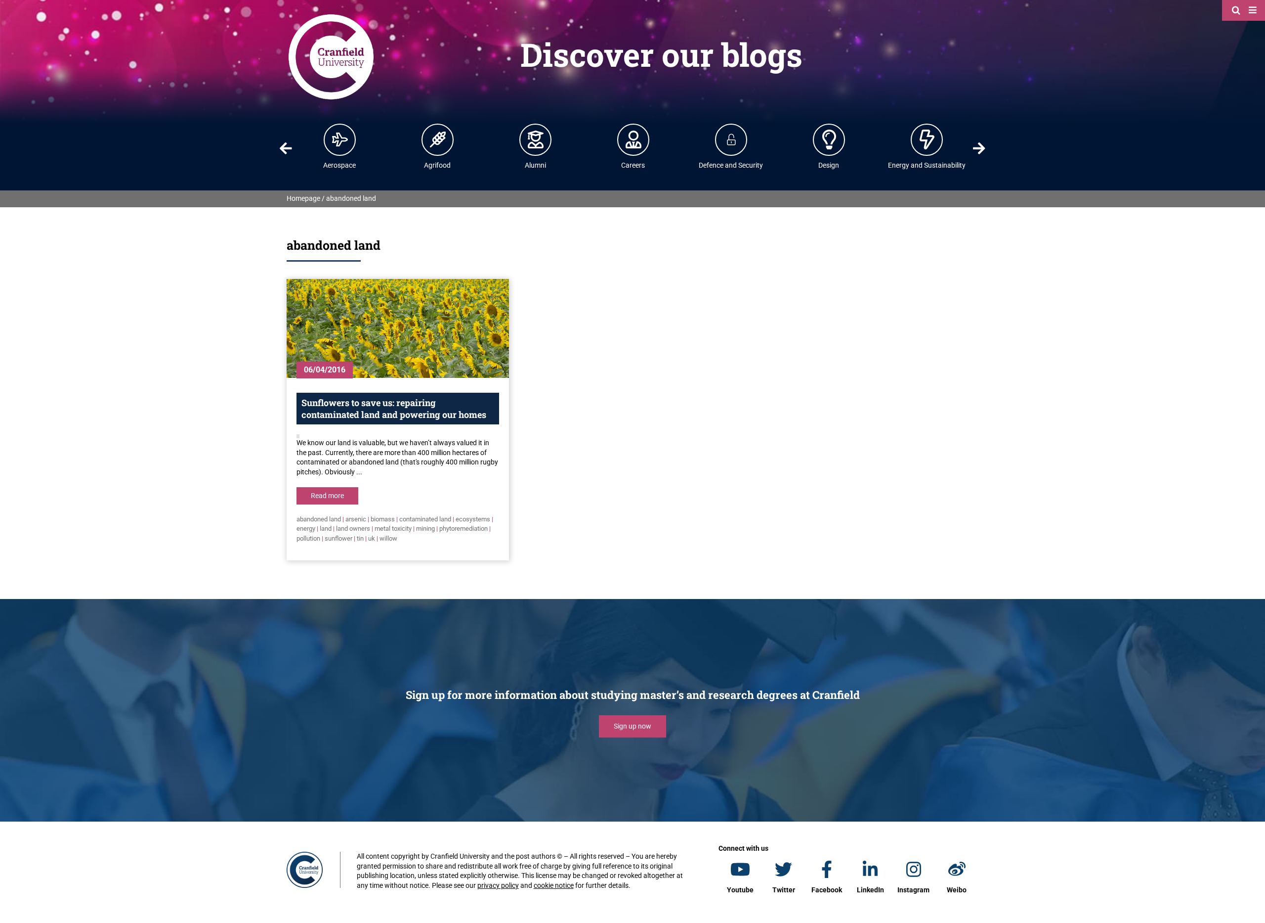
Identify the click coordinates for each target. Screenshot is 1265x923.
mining (425, 528)
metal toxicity (393, 528)
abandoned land (318, 519)
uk (371, 538)
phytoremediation (463, 528)
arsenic (355, 519)
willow (388, 538)
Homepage (303, 198)
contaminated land (425, 519)
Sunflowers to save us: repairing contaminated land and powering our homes (393, 408)
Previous (285, 148)
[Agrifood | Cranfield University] (438, 139)
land (326, 528)
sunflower (338, 538)
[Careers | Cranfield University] (633, 139)
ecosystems (473, 519)
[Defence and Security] (731, 139)
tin (360, 538)
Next (979, 148)
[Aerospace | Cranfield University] (340, 139)
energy (305, 528)
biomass (383, 519)
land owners (353, 528)
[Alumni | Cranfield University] (536, 139)
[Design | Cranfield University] (829, 139)
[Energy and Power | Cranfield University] (927, 139)
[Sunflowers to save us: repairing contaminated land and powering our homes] (398, 328)
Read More (327, 496)
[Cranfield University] (331, 16)
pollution (308, 538)
